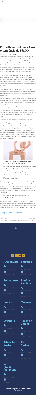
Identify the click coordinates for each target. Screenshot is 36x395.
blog (14, 54)
